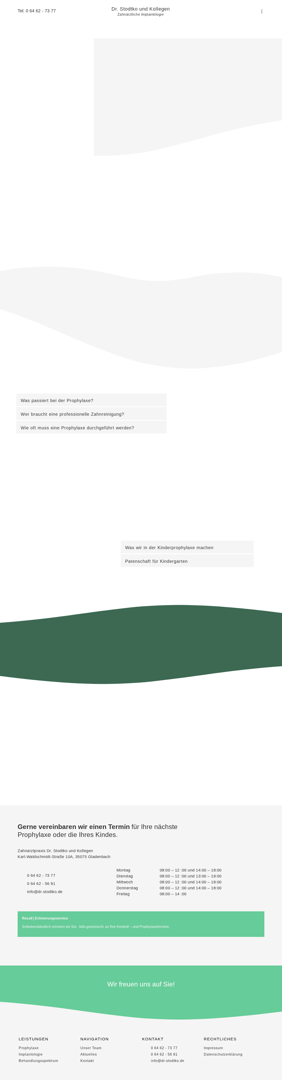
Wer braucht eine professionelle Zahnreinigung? (72, 414)
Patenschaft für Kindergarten (156, 561)
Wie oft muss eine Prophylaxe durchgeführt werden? (77, 427)
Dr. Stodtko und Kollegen (140, 9)
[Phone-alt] (155, 998)
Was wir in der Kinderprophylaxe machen (169, 547)
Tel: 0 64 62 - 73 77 (37, 10)
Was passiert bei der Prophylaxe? (57, 400)
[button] (91, 399)
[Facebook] (126, 998)
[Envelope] (141, 998)
